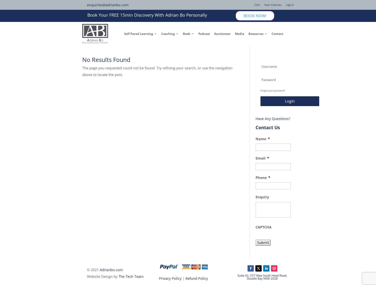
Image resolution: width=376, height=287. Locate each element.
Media (239, 34)
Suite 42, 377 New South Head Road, (262, 275)
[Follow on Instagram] (274, 268)
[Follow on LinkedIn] (266, 268)
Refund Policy (196, 278)
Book (186, 34)
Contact (277, 34)
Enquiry (262, 197)
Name (263, 139)
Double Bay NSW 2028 (262, 278)
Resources (256, 34)
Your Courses (273, 5)
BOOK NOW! (255, 15)
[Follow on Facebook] (251, 268)
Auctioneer (222, 34)
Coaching (168, 34)
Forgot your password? (272, 90)
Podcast (204, 34)
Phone (263, 177)
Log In (290, 5)
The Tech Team (131, 276)
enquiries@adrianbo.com (108, 5)
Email (262, 158)
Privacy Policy (170, 278)
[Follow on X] (258, 268)
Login (290, 101)
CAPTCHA (263, 227)
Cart (257, 5)
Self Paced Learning (138, 34)
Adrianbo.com (111, 269)
